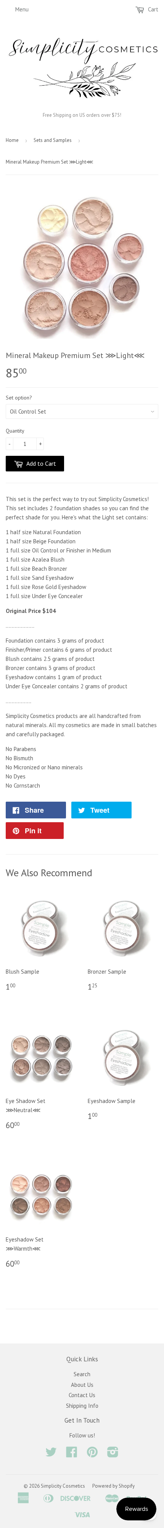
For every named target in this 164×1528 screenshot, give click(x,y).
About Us (82, 1384)
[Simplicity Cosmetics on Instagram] (113, 1454)
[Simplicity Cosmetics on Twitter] (51, 1454)
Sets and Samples (53, 140)
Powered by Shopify (113, 1486)
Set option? (19, 397)
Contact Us (82, 1395)
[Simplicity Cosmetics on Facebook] (71, 1454)
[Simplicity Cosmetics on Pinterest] (92, 1454)
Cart (152, 9)
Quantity (15, 430)
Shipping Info (82, 1405)
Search (82, 1374)
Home (12, 140)
